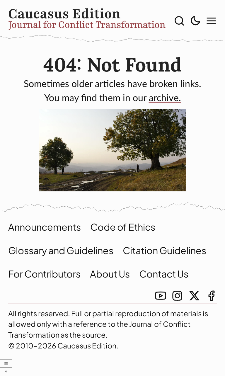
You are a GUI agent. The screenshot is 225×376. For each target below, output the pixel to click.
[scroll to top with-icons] (6, 372)
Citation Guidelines (164, 250)
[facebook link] (211, 295)
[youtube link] (160, 295)
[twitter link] (194, 295)
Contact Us (163, 274)
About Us (110, 274)
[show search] (179, 20)
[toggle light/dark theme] (195, 20)
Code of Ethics (122, 227)
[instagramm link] (177, 295)
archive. (165, 98)
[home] (87, 20)
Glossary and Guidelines (60, 250)
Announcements (44, 227)
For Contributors (44, 274)
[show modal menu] (211, 20)
